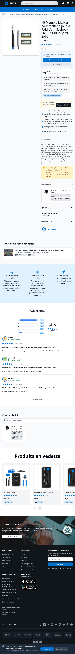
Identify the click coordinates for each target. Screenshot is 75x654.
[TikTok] (40, 624)
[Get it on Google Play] (29, 587)
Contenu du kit (46, 221)
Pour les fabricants (27, 570)
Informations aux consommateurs (8, 603)
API (3, 567)
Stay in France (57, 64)
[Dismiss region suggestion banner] (70, 649)
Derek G (10, 338)
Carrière (5, 564)
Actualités (24, 557)
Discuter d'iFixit (7, 560)
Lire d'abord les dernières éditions (60, 568)
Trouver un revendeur (28, 567)
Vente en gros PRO (27, 564)
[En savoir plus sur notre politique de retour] (65, 131)
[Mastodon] (60, 624)
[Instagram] (52, 624)
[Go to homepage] (11, 3)
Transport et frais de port (10, 599)
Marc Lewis (11, 358)
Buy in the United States (57, 60)
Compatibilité (46, 184)
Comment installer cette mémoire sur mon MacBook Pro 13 (56, 84)
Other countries (61, 649)
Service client (6, 557)
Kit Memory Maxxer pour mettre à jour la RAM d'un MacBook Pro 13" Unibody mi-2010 (36, 14)
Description (45, 140)
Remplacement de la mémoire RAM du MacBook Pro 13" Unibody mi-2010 (39, 250)
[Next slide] (40, 508)
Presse (23, 554)
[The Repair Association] (71, 624)
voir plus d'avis (37, 399)
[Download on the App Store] (28, 581)
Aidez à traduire (7, 624)
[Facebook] (44, 624)
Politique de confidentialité (7, 585)
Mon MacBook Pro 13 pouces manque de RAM (56, 78)
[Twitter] (48, 624)
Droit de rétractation (9, 592)
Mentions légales (8, 581)
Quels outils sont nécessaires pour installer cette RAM (55, 90)
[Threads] (67, 624)
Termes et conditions (9, 589)
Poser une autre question (52, 95)
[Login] (72, 3)
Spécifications (46, 207)
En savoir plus (12, 537)
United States (46, 649)
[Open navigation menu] (2, 3)
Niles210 (10, 378)
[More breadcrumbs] (3, 14)
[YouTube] (56, 624)
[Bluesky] (64, 625)
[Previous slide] (35, 508)
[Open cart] (68, 3)
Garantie (5, 596)
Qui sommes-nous (8, 554)
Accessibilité (6, 578)
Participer (24, 560)
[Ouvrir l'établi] (63, 3)
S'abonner (60, 564)
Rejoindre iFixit (63, 105)
